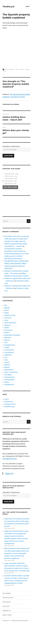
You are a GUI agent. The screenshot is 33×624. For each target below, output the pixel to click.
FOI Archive (7, 602)
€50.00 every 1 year (11, 181)
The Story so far (8, 597)
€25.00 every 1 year (10, 183)
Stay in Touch (7, 615)
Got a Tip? (6, 606)
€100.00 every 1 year (11, 178)
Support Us (7, 610)
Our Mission (7, 593)
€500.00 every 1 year (11, 176)
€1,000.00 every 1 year (11, 173)
